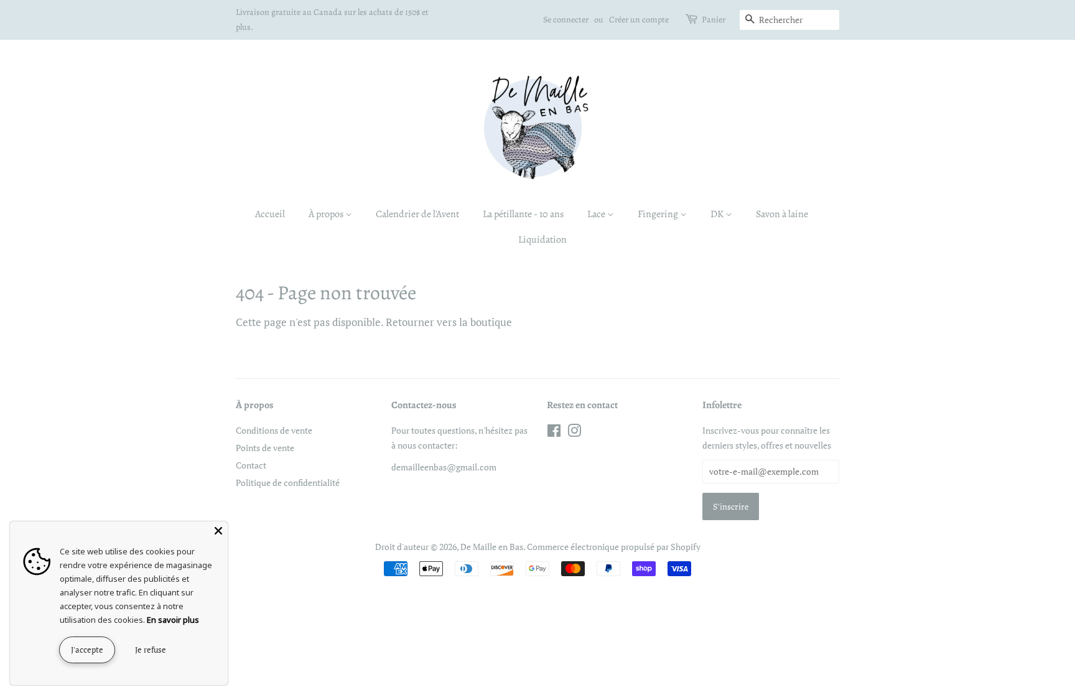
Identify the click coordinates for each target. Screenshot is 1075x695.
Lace (597, 214)
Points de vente (265, 448)
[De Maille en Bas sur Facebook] (554, 433)
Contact (251, 465)
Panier (713, 20)
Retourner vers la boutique (449, 322)
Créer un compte (639, 20)
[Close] (218, 531)
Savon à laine (782, 214)
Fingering (659, 214)
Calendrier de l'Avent (417, 214)
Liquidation (542, 239)
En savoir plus (173, 619)
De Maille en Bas (491, 547)
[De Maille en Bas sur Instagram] (574, 433)
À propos (327, 214)
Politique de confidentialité (288, 482)
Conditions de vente (274, 430)
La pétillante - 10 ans (523, 214)
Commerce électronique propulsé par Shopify (613, 547)
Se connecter (566, 20)
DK (717, 214)
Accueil (270, 214)
